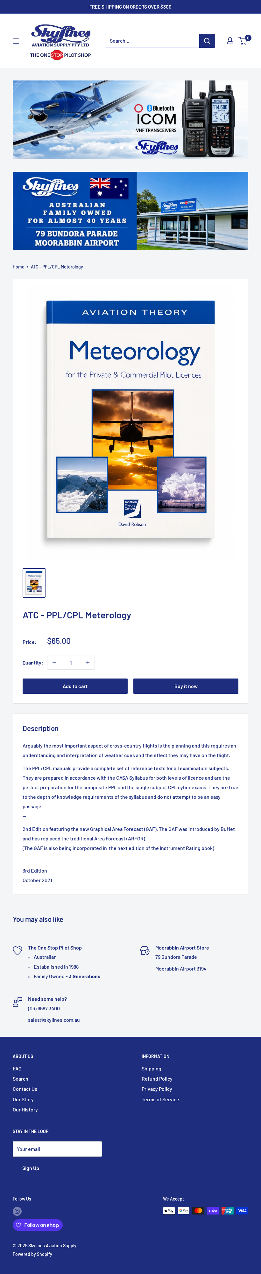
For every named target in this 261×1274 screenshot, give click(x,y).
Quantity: (33, 662)
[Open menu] (16, 41)
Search (20, 1079)
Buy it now (186, 686)
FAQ (17, 1068)
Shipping (151, 1068)
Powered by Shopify (32, 1254)
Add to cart (75, 686)
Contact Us (25, 1089)
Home (19, 266)
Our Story (23, 1099)
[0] (243, 41)
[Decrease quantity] (54, 662)
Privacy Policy (157, 1089)
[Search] (207, 41)
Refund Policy (157, 1079)
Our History (25, 1109)
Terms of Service (160, 1099)
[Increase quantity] (88, 662)
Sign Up (30, 1168)
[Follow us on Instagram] (17, 1211)
